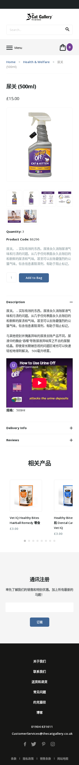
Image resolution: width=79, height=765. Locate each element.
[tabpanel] (26, 505)
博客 (39, 712)
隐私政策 (28, 758)
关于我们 (39, 661)
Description (15, 302)
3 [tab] (33, 541)
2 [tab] (29, 541)
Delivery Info (16, 428)
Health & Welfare (36, 62)
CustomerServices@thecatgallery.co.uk (42, 733)
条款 (13, 758)
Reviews (12, 440)
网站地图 (62, 758)
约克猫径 (39, 702)
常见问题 (39, 692)
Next (63, 506)
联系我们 (39, 671)
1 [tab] (25, 541)
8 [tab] (54, 541)
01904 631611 (42, 726)
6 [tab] (46, 541)
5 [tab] (42, 541)
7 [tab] (50, 541)
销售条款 (45, 758)
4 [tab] (37, 541)
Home (11, 62)
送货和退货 (39, 682)
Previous (16, 506)
